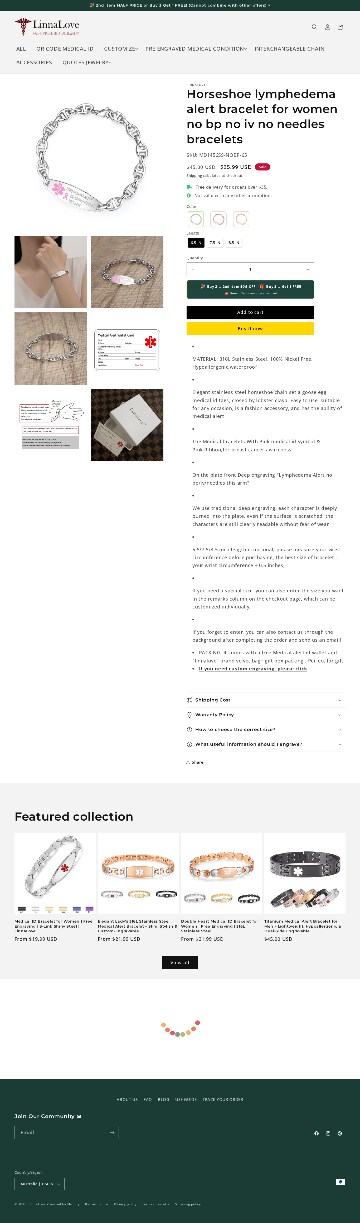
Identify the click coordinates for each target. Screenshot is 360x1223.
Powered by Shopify (63, 1204)
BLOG (163, 1099)
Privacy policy (125, 1204)
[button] (119, 49)
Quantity (195, 257)
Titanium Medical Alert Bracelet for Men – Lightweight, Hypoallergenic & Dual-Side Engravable (302, 926)
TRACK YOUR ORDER (223, 1099)
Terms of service (156, 1204)
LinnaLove (37, 1204)
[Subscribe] (112, 1132)
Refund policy (96, 1204)
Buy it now (250, 328)
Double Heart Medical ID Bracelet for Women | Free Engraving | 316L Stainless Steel (219, 926)
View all (180, 962)
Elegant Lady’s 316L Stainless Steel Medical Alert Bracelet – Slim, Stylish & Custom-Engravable (137, 926)
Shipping (194, 175)
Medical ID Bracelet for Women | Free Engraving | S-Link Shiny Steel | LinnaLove (53, 926)
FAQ (148, 1099)
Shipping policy (188, 1204)
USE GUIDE (186, 1099)
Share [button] (197, 762)
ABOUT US (127, 1099)
